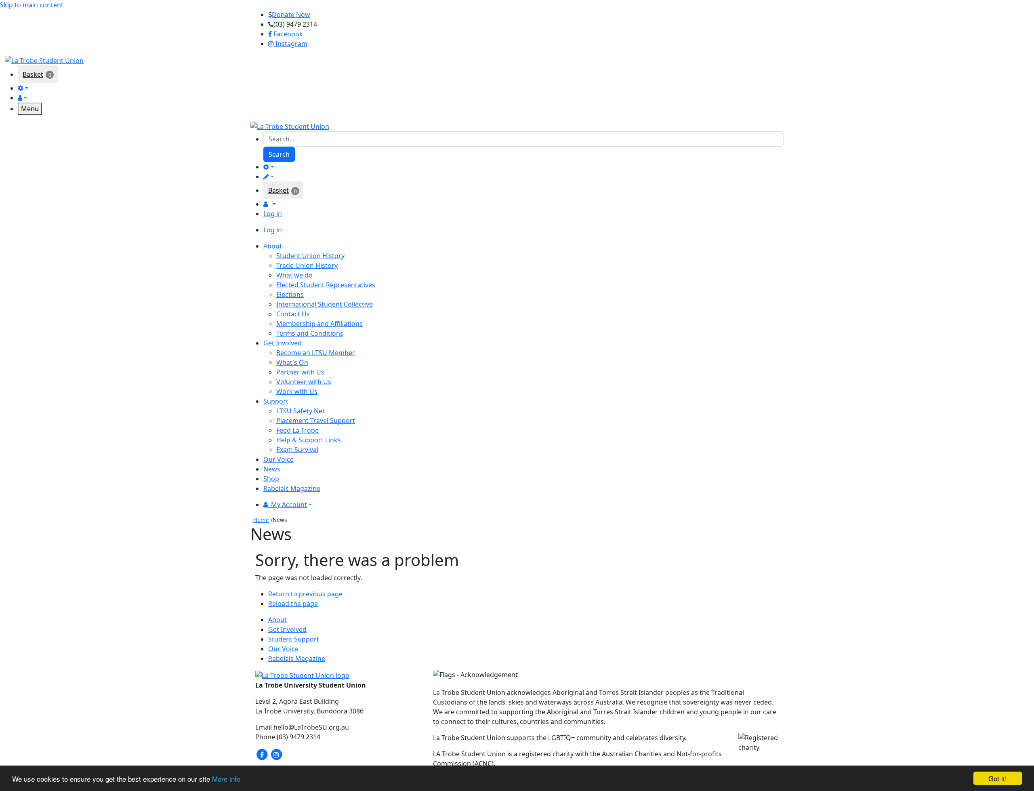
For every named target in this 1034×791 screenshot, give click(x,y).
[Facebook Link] (262, 753)
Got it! (997, 778)
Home (261, 520)
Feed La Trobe (297, 430)
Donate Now (291, 14)
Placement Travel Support (315, 420)
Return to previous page (305, 593)
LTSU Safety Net (300, 410)
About (277, 619)
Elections (290, 294)
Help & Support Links (308, 439)
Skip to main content (31, 4)
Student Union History (310, 255)
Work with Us (296, 391)
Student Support (293, 639)
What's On (292, 362)
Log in (272, 213)
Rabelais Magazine (296, 658)
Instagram (290, 43)
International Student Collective (324, 304)
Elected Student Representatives (325, 284)
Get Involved (287, 629)
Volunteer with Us (303, 381)
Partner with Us (300, 372)
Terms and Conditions (309, 333)
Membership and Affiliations (319, 323)
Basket (33, 74)
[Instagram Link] (276, 753)
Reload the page (293, 603)
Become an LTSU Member (315, 352)
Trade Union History (307, 265)
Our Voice (283, 648)
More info (226, 779)
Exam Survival (297, 449)
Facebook (287, 33)
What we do (294, 275)
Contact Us (293, 313)
